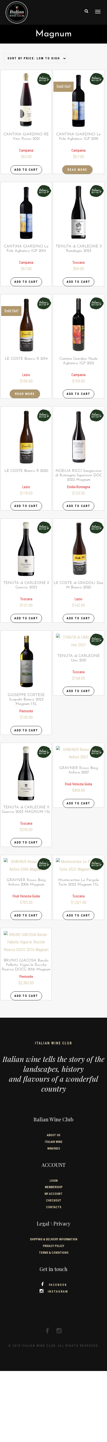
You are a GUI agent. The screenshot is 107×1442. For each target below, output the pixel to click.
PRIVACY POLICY (53, 1246)
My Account (53, 1194)
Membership (53, 1187)
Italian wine (53, 1142)
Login (54, 1180)
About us (53, 1135)
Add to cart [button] (26, 169)
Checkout (53, 1200)
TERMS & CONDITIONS (53, 1252)
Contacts (53, 1207)
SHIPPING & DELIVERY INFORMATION (53, 1239)
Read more (77, 169)
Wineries (53, 1148)
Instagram (58, 1291)
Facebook (58, 1285)
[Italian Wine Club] (17, 12)
